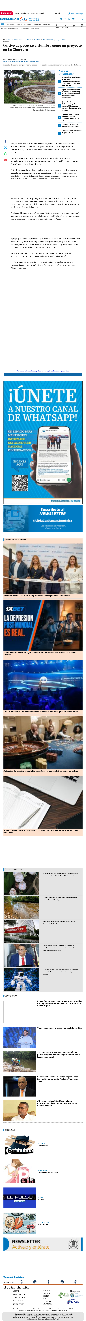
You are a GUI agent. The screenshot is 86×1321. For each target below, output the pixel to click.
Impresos (47, 1304)
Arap (29, 40)
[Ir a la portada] (9, 19)
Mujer (46, 1296)
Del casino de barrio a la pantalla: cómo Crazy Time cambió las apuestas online (40, 771)
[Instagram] (61, 19)
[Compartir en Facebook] (5, 141)
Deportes (46, 24)
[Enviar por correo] (5, 160)
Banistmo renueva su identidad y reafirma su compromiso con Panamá (36, 595)
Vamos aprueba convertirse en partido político (59, 1028)
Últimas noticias (13, 869)
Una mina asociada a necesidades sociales (70, 125)
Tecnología (25, 28)
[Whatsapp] (21, 1282)
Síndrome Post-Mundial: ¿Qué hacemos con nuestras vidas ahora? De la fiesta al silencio (40, 653)
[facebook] (65, 19)
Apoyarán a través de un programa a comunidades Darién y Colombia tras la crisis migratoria (71, 81)
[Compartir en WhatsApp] (5, 154)
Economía (27, 24)
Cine (45, 1298)
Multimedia (35, 28)
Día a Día (47, 1293)
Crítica (46, 1291)
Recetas (47, 1301)
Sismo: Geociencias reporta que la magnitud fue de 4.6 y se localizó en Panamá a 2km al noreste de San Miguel (59, 1003)
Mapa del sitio (19, 1294)
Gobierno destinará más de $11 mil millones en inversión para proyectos (71, 134)
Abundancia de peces (15, 40)
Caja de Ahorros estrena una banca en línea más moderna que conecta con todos (41, 711)
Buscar (16, 1291)
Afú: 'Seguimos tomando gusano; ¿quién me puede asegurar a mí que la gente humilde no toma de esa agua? (58, 1054)
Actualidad (10, 24)
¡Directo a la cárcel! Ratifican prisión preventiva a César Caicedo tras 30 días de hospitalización (57, 1103)
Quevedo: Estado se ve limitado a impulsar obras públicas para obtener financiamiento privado (71, 106)
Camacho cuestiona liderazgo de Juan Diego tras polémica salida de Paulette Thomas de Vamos (57, 1079)
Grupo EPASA (18, 1304)
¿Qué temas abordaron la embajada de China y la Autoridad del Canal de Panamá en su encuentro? (71, 93)
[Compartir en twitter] (5, 147)
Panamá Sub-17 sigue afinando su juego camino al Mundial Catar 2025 (71, 117)
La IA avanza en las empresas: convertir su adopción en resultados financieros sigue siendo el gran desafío (60, 972)
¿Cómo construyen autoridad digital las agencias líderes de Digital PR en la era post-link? (40, 831)
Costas (37, 40)
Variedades (37, 24)
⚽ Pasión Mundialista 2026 (9, 28)
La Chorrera (48, 40)
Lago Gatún (61, 40)
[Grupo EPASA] (72, 1303)
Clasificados (19, 1297)
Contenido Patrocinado (16, 540)
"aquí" (57, 1319)
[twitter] (69, 19)
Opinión (19, 24)
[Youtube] (73, 19)
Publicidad (18, 1301)
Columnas (10, 1130)
